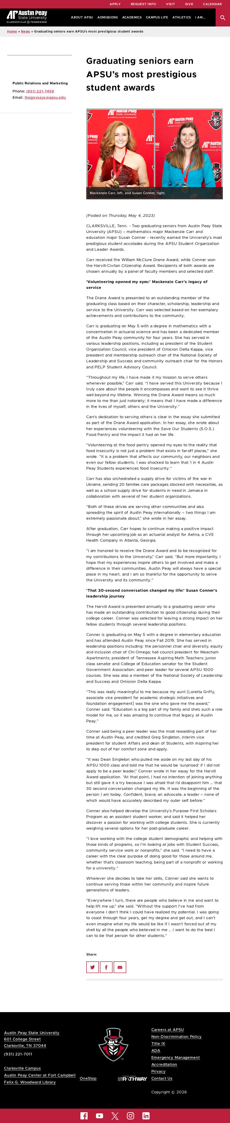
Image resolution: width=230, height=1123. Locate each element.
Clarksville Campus (22, 1068)
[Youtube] (99, 1115)
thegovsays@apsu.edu (45, 97)
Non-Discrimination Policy (176, 1037)
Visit (170, 4)
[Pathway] (132, 1078)
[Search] (222, 17)
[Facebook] (106, 967)
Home (12, 31)
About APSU (82, 17)
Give (189, 4)
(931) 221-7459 (40, 91)
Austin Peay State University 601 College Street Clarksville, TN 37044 (32, 1039)
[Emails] (120, 967)
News (25, 31)
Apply (115, 4)
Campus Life (157, 17)
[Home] (27, 17)
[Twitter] (92, 967)
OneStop (88, 1078)
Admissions (107, 17)
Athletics (181, 17)
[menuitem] (81, 17)
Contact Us (162, 1078)
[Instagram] (130, 1115)
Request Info (143, 4)
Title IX (158, 1044)
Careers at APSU (167, 1030)
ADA (156, 1051)
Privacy (158, 1071)
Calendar (212, 4)
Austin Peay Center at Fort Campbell (40, 1075)
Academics (132, 17)
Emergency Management (175, 1057)
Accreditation (164, 1064)
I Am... (200, 17)
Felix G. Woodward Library (30, 1082)
